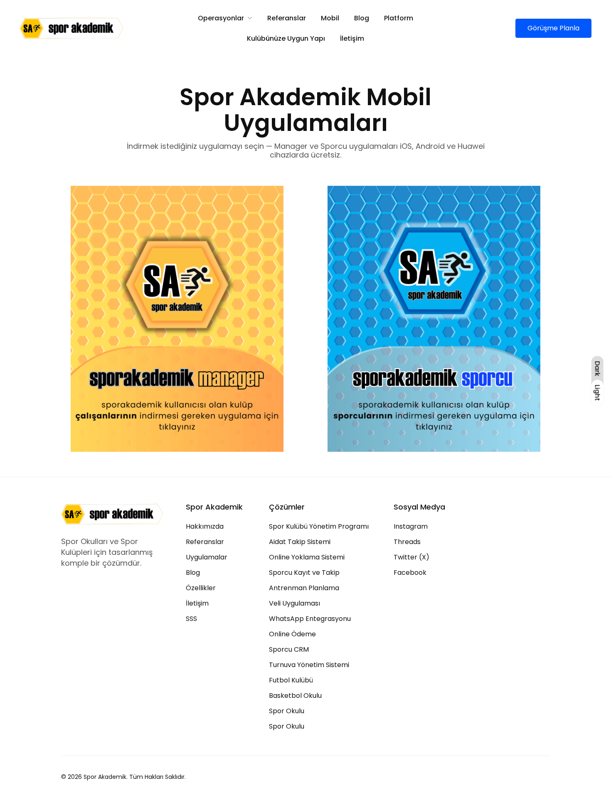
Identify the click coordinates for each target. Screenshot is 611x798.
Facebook (410, 572)
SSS (191, 618)
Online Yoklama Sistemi (307, 557)
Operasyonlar (221, 18)
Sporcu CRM (289, 649)
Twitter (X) (411, 557)
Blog (361, 18)
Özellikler (201, 588)
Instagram (411, 526)
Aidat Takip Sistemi (299, 542)
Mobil (330, 18)
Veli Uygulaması (294, 603)
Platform (398, 18)
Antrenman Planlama (304, 588)
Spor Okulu (286, 711)
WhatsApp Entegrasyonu (310, 618)
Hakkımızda (205, 526)
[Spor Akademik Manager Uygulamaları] (177, 318)
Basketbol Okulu (295, 695)
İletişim (352, 38)
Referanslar (286, 18)
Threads (407, 542)
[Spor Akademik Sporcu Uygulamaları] (434, 318)
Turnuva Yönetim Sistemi (309, 665)
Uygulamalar (206, 557)
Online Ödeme (292, 634)
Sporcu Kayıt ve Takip (304, 572)
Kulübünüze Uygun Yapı (286, 38)
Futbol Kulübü (291, 680)
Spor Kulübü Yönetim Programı (319, 526)
